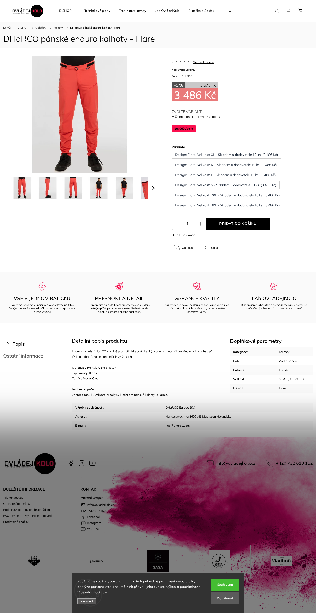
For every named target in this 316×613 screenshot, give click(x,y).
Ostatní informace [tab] (23, 356)
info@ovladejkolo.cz (235, 463)
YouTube (92, 463)
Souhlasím (225, 584)
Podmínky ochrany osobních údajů (26, 510)
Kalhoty (284, 352)
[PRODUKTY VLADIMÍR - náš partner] (281, 561)
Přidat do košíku (237, 223)
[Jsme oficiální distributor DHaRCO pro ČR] (96, 561)
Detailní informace (184, 235)
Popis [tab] (18, 344)
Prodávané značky (15, 522)
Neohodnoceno (203, 62)
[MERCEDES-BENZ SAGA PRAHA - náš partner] (158, 561)
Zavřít (292, 261)
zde (104, 592)
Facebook (71, 463)
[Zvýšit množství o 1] (200, 224)
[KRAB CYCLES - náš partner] (34, 561)
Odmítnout (225, 598)
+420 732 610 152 (294, 463)
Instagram (81, 463)
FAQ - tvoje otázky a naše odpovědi (27, 516)
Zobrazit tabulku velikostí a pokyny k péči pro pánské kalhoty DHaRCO (120, 395)
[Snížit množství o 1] (177, 224)
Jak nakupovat (13, 498)
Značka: (182, 76)
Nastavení (86, 601)
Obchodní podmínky (16, 504)
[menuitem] (67, 11)
